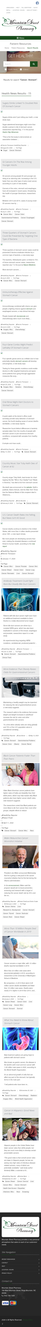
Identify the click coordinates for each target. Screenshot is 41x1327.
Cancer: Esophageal (27, 217)
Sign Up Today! (32, 10)
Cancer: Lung (30, 570)
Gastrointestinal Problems (10, 217)
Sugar (5, 150)
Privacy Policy (7, 1273)
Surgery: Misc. (8, 329)
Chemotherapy (20, 329)
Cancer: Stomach (15, 150)
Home (7, 48)
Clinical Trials (6, 657)
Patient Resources (18, 48)
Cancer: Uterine (10, 906)
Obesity (16, 744)
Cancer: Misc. (8, 214)
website (29, 487)
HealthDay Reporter (9, 551)
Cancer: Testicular (22, 913)
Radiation (34, 1095)
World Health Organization (23, 1099)
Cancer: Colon (19, 214)
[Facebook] (2, 1324)
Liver (18, 573)
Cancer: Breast (7, 570)
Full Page (19, 148)
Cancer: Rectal (26, 744)
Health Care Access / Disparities (14, 1188)
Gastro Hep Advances (10, 132)
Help (17, 7)
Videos (25, 69)
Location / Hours (19, 10)
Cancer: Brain (7, 917)
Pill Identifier (26, 7)
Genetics (18, 387)
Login (8, 12)
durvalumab (21, 316)
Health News (13, 69)
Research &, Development (11, 910)
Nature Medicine (29, 265)
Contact (5, 1263)
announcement (13, 885)
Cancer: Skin (33, 566)
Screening (25, 1192)
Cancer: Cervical (22, 1181)
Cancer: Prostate (21, 566)
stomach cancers (21, 361)
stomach (29, 309)
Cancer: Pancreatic (8, 573)
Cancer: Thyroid (8, 913)
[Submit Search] (34, 64)
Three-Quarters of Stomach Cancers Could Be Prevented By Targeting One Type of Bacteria (20, 235)
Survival (19, 1008)
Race (31, 830)
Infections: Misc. (8, 1192)
